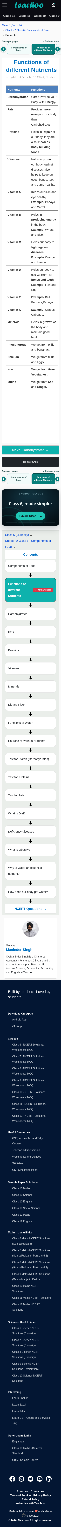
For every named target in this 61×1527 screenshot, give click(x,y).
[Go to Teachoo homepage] (29, 5)
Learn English (20, 1398)
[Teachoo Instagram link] (22, 1478)
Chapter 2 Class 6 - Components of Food (27, 30)
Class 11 (24, 15)
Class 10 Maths (21, 1188)
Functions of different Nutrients (30, 590)
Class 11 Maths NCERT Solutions (31, 1297)
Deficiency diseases (21, 831)
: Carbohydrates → (30, 450)
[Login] (53, 5)
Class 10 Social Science (26, 1208)
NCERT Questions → (30, 909)
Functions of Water (20, 722)
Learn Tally (18, 1411)
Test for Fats (16, 795)
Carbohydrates (17, 614)
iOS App (17, 1026)
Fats (11, 632)
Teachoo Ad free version (26, 1150)
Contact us (37, 1491)
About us (22, 1491)
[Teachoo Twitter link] (31, 1478)
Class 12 (9, 15)
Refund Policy (30, 1499)
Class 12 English (22, 1221)
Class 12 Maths (21, 1214)
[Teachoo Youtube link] (40, 1478)
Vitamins (13, 668)
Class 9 (54, 15)
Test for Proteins (18, 777)
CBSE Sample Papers (25, 1460)
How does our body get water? (28, 892)
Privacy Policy (42, 1495)
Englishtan (18, 1441)
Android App (19, 1019)
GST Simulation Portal (25, 1169)
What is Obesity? (19, 849)
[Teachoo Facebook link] (12, 1478)
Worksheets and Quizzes (26, 1156)
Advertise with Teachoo (30, 1503)
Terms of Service (20, 1495)
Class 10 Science (22, 1195)
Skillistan (17, 1163)
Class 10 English (22, 1201)
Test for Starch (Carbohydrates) (28, 759)
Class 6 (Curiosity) (12, 25)
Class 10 (40, 15)
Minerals (13, 686)
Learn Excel (19, 1404)
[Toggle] (6, 5)
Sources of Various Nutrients (26, 741)
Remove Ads (30, 461)
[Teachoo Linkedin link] (49, 1478)
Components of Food (21, 566)
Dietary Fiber (16, 704)
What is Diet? (17, 813)
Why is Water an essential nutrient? (25, 870)
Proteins (13, 650)
